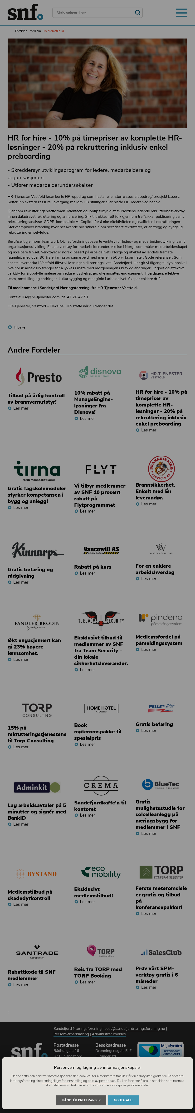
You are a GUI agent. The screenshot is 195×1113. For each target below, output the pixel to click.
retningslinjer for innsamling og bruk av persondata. (79, 1081)
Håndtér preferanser (81, 1100)
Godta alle (123, 1100)
